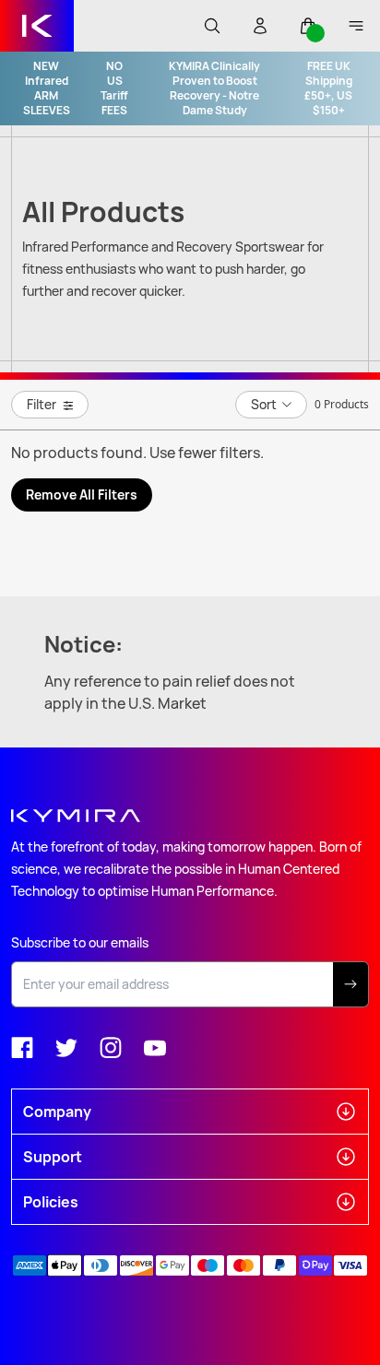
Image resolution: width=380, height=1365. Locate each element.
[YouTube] (155, 1048)
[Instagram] (111, 1048)
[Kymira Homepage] (37, 26)
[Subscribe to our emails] (351, 984)
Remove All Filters (81, 494)
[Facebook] (22, 1048)
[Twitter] (66, 1048)
